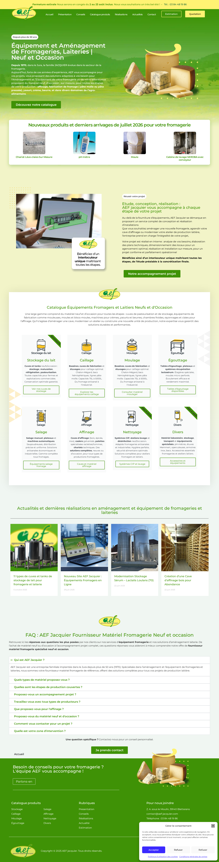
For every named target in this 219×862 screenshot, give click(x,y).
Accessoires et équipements (177, 461)
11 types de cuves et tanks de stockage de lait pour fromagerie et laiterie (33, 580)
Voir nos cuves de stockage (41, 389)
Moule (134, 157)
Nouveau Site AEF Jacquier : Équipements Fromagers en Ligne (83, 580)
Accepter (154, 849)
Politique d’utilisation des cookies (163, 856)
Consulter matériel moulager (132, 393)
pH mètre (84, 157)
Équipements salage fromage (41, 465)
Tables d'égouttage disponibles (177, 389)
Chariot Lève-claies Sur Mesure (34, 157)
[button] (213, 825)
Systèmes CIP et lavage (132, 464)
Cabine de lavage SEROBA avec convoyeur (185, 158)
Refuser (178, 849)
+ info (34, 142)
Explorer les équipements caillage (87, 393)
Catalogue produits (26, 803)
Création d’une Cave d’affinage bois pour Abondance (178, 580)
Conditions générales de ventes (193, 856)
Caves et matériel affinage (86, 465)
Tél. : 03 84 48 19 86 (175, 4)
